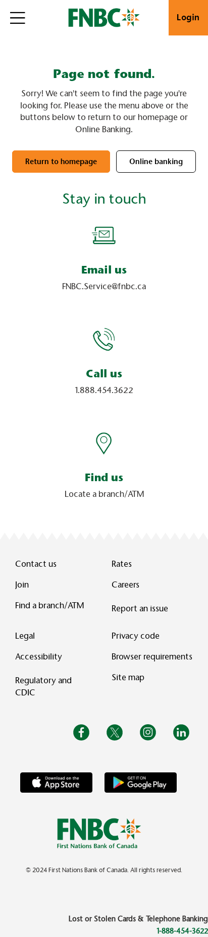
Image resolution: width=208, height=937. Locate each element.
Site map (128, 677)
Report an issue (140, 608)
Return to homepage (61, 161)
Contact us (36, 564)
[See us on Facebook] (81, 731)
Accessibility (38, 656)
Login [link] (188, 17)
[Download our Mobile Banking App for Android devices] (141, 782)
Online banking (156, 161)
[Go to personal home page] (99, 833)
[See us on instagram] (148, 731)
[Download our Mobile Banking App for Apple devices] (56, 782)
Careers (125, 584)
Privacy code (136, 636)
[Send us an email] (104, 235)
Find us (104, 477)
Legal (25, 636)
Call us (104, 373)
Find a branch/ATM (49, 605)
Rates (122, 564)
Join (22, 584)
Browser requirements (152, 656)
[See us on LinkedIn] (181, 731)
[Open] (17, 17)
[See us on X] (115, 731)
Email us (104, 270)
